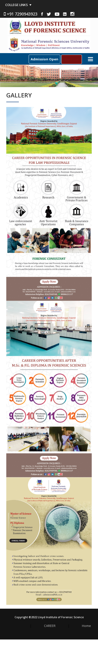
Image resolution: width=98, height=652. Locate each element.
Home (86, 625)
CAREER (50, 625)
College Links (16, 5)
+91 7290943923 (21, 14)
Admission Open (44, 59)
